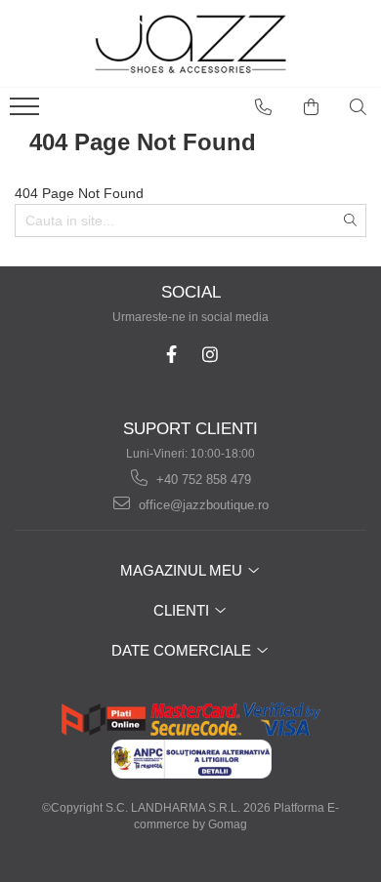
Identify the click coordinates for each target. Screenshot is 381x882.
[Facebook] (171, 355)
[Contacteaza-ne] (263, 107)
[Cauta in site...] (358, 107)
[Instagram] (209, 355)
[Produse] (27, 112)
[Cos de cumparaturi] (311, 107)
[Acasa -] (190, 44)
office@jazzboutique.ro (202, 505)
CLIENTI (183, 610)
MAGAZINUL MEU (183, 570)
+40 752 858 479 (201, 479)
